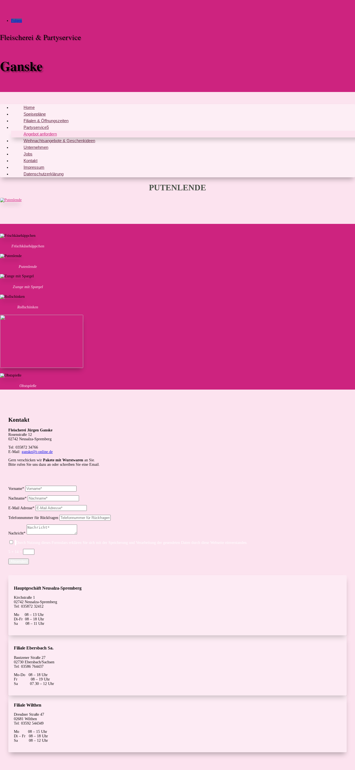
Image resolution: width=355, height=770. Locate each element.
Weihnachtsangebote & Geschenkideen (59, 140)
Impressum (34, 167)
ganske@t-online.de (37, 452)
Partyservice (35, 127)
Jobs (28, 154)
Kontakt (30, 160)
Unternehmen (36, 147)
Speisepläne (35, 114)
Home (29, 107)
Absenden (19, 561)
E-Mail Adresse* (21, 508)
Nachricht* (17, 533)
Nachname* (17, 498)
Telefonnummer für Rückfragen (33, 518)
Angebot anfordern (40, 134)
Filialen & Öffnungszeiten (46, 120)
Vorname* (16, 489)
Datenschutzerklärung (44, 174)
